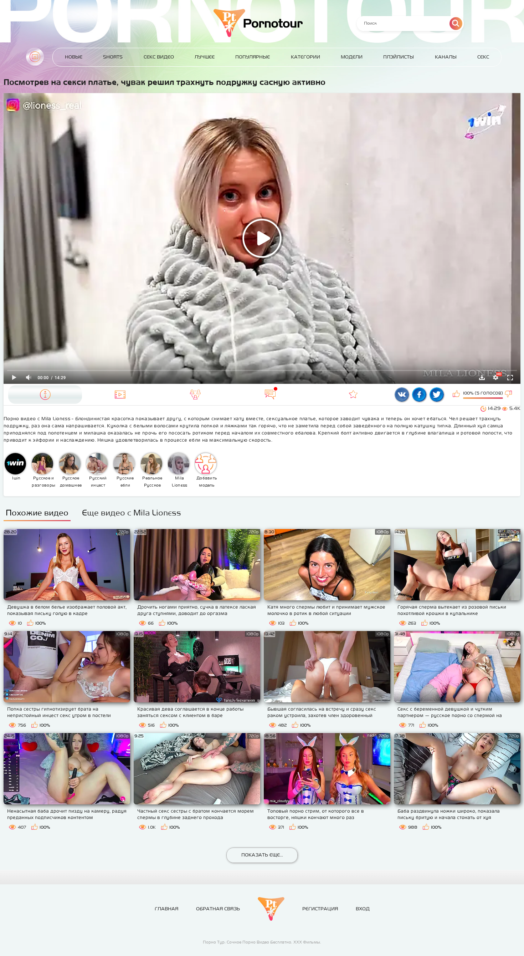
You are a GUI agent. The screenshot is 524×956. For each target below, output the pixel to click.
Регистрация (320, 908)
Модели (352, 57)
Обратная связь (218, 908)
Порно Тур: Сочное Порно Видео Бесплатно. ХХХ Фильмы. (262, 942)
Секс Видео (159, 57)
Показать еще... (262, 855)
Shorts (113, 57)
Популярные (252, 57)
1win (16, 478)
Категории (305, 57)
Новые (73, 57)
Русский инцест (98, 481)
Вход (363, 908)
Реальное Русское (152, 481)
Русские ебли (125, 481)
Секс (483, 57)
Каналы (446, 57)
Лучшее (205, 57)
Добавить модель (206, 481)
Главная (35, 57)
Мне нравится (457, 394)
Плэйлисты (398, 57)
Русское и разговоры (43, 481)
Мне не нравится (509, 394)
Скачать (482, 377)
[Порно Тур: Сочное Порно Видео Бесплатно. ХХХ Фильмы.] (271, 909)
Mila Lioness (179, 481)
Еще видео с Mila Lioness (131, 512)
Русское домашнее (71, 481)
